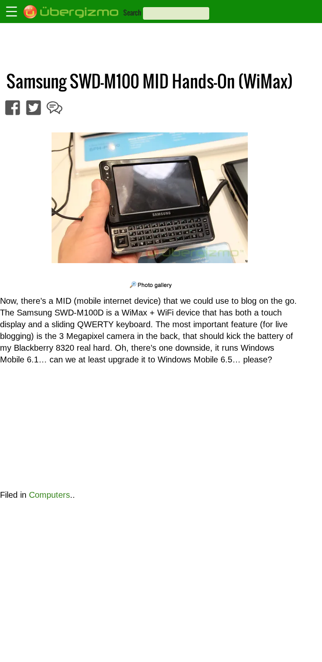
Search (132, 13)
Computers (49, 494)
